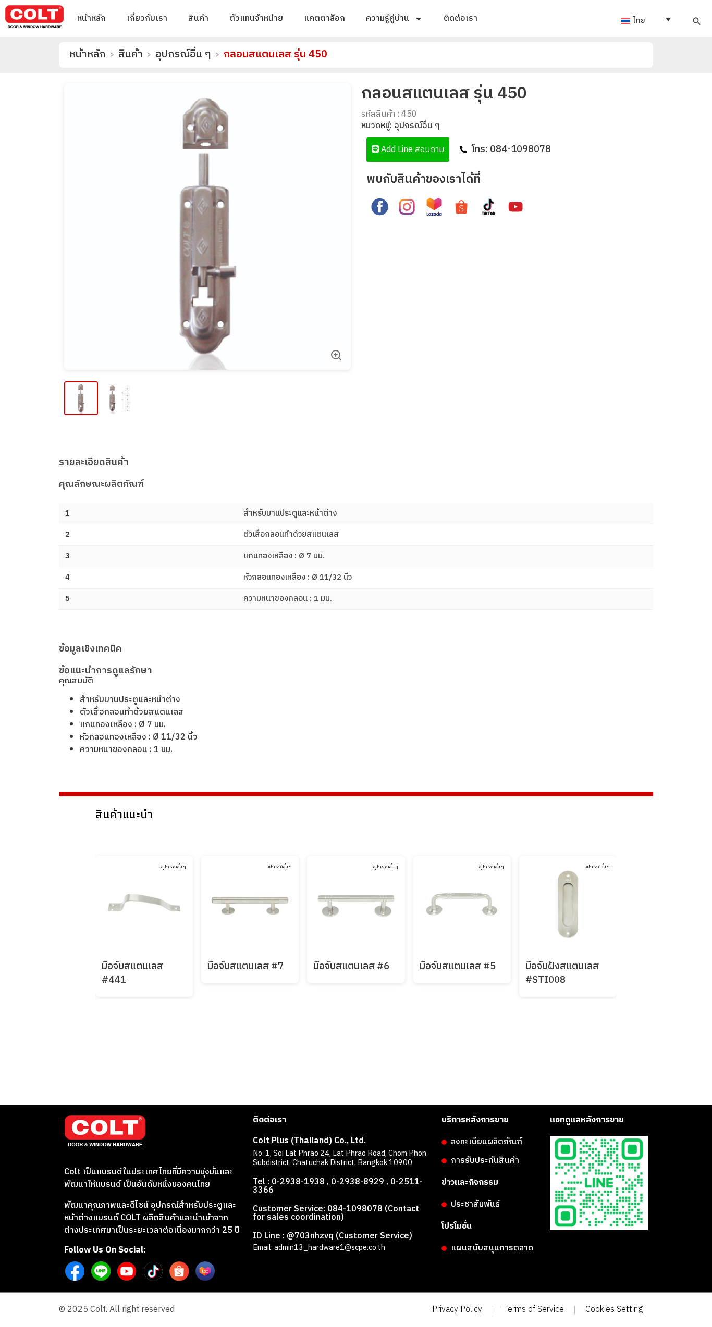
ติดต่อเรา (460, 18)
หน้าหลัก (91, 18)
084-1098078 (520, 149)
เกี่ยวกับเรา (147, 18)
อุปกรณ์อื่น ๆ (417, 126)
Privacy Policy (457, 1310)
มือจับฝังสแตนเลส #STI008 (562, 973)
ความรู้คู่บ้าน (387, 18)
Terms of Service (534, 1310)
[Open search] (696, 21)
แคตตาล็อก (324, 18)
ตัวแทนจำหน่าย (256, 18)
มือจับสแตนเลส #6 (351, 966)
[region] (356, 898)
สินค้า (198, 18)
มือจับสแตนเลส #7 (245, 966)
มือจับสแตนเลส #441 (132, 973)
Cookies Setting (614, 1310)
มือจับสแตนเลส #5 (458, 966)
